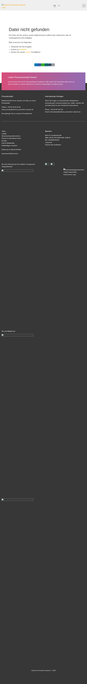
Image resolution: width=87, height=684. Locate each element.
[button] (36, 65)
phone (65, 5)
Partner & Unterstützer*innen (11, 138)
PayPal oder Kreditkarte (53, 145)
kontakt (70, 5)
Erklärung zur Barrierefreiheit (11, 149)
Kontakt (4, 141)
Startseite (22, 49)
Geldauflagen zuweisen (9, 145)
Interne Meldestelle (8, 143)
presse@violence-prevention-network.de (19, 109)
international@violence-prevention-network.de (65, 112)
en (59, 6)
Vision (4, 131)
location (75, 5)
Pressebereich (27, 113)
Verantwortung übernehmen (11, 136)
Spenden (48, 131)
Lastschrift (48, 142)
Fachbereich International (69, 105)
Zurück (28, 52)
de (54, 6)
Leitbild (4, 133)
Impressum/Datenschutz (10, 153)
